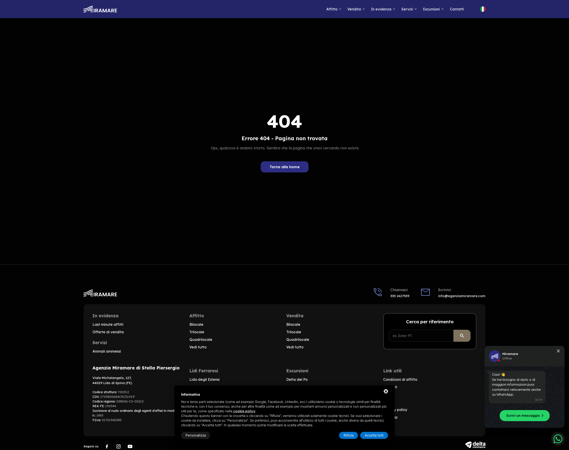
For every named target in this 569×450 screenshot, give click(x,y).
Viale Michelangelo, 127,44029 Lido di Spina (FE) (112, 380)
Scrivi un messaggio (525, 415)
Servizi (407, 9)
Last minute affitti (107, 324)
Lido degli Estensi (204, 379)
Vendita (354, 9)
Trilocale (196, 332)
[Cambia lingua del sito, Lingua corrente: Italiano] (482, 9)
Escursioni (431, 9)
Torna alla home (285, 167)
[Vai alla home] (100, 9)
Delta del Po (297, 379)
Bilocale (196, 324)
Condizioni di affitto (400, 379)
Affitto (331, 9)
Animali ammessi (106, 351)
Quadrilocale (200, 339)
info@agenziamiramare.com (461, 296)
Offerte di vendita (108, 332)
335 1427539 (399, 296)
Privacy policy (395, 409)
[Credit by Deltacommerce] (475, 445)
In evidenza (381, 9)
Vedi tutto (197, 347)
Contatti (457, 9)
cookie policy (244, 411)
